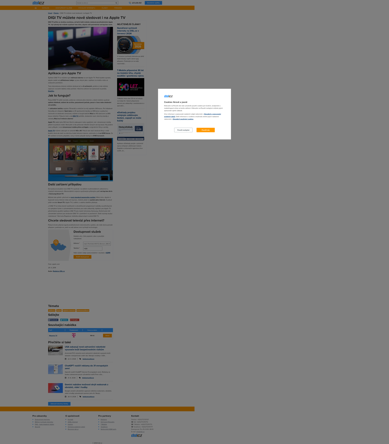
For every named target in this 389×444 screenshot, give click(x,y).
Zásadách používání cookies (183, 119)
